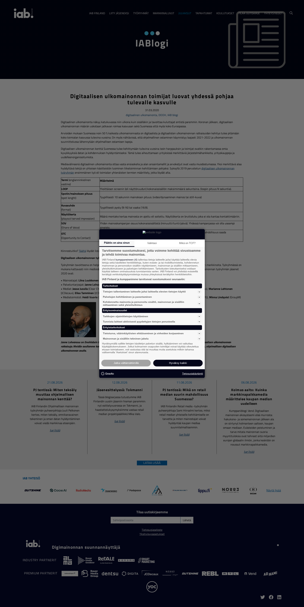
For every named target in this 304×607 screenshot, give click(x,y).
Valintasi (152, 243)
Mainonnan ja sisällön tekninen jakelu (126, 338)
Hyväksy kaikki (178, 363)
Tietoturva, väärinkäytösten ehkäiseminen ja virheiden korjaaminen (143, 333)
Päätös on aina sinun (117, 242)
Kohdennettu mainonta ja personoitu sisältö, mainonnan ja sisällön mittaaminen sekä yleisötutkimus (143, 303)
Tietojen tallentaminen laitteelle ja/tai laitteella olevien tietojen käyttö (144, 291)
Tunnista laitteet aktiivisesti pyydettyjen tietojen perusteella (139, 321)
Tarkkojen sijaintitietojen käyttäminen (125, 316)
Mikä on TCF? (187, 243)
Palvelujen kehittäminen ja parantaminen (127, 297)
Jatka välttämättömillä (126, 363)
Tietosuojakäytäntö (192, 373)
